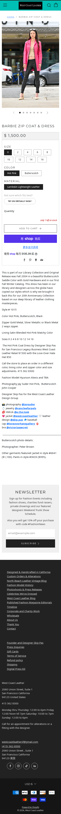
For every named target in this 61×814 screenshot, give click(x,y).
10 (8, 159)
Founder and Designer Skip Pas (25, 642)
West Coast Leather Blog (21, 598)
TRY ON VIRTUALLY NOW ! (20, 201)
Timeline (12, 607)
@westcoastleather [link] (25, 416)
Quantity (9, 211)
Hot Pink (11, 173)
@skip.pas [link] (16, 419)
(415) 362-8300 (11, 746)
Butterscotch (31, 173)
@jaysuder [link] (28, 404)
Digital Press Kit (16, 669)
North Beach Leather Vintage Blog (27, 580)
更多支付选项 (30, 247)
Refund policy (15, 660)
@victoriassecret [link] (17, 427)
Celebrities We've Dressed (22, 593)
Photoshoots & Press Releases (24, 589)
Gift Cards (12, 651)
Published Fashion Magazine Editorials (29, 602)
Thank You (13, 624)
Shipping (12, 664)
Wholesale (13, 615)
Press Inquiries (15, 647)
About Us (12, 620)
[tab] (20, 112)
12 (19, 159)
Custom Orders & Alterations (24, 576)
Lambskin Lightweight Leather (23, 186)
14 (31, 159)
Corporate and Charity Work (23, 611)
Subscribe (28, 543)
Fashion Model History (20, 585)
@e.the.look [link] (21, 412)
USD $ (29, 784)
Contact (11, 628)
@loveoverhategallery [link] (21, 423)
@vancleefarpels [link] (25, 408)
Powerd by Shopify (30, 807)
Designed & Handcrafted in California (28, 572)
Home (10, 17)
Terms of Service (16, 655)
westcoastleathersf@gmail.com (20, 741)
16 (42, 159)
